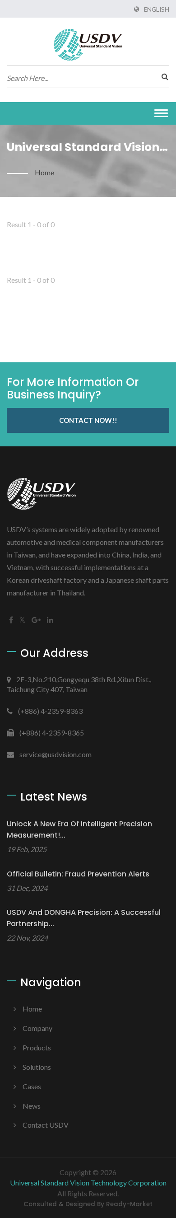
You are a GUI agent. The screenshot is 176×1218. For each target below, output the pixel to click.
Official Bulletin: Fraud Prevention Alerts (78, 874)
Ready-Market (129, 1204)
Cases (32, 1086)
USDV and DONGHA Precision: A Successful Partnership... (84, 918)
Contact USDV (46, 1124)
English (156, 9)
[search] (162, 76)
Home (44, 172)
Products (37, 1047)
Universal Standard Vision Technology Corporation (88, 1182)
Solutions (37, 1067)
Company (37, 1028)
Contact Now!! (88, 420)
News (32, 1105)
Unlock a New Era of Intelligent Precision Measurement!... (79, 829)
